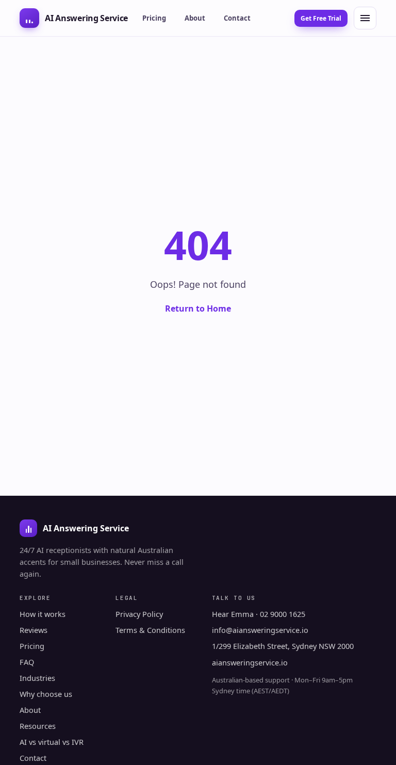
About (195, 18)
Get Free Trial (321, 18)
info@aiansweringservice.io (260, 630)
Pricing (154, 18)
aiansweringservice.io (250, 662)
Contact (237, 18)
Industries (37, 678)
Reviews (33, 630)
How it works (42, 614)
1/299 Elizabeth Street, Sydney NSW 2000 (283, 646)
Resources (38, 726)
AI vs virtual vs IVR (52, 742)
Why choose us (46, 694)
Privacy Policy (139, 614)
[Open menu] (365, 18)
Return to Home (198, 308)
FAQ (27, 662)
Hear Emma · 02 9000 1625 (258, 614)
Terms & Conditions (150, 630)
